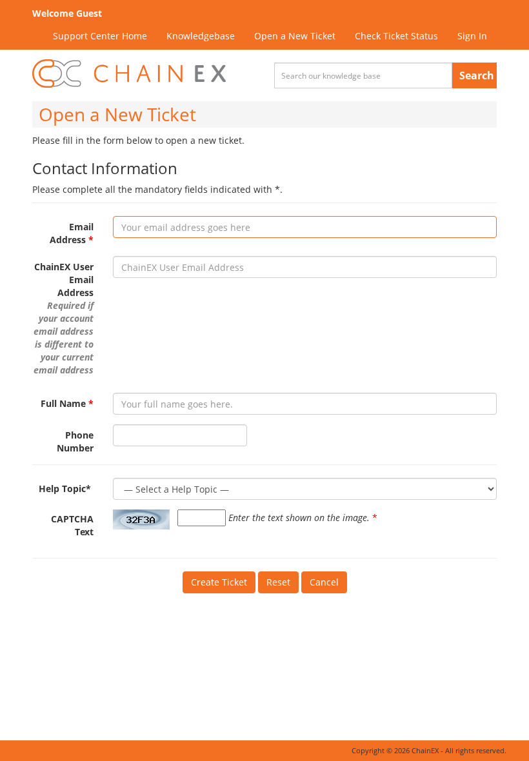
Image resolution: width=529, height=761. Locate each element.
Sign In (472, 36)
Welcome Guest (67, 13)
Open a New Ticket (294, 36)
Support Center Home (100, 36)
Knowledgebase (200, 36)
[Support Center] (129, 74)
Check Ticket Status (396, 36)
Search (476, 75)
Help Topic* (66, 488)
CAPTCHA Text (72, 525)
